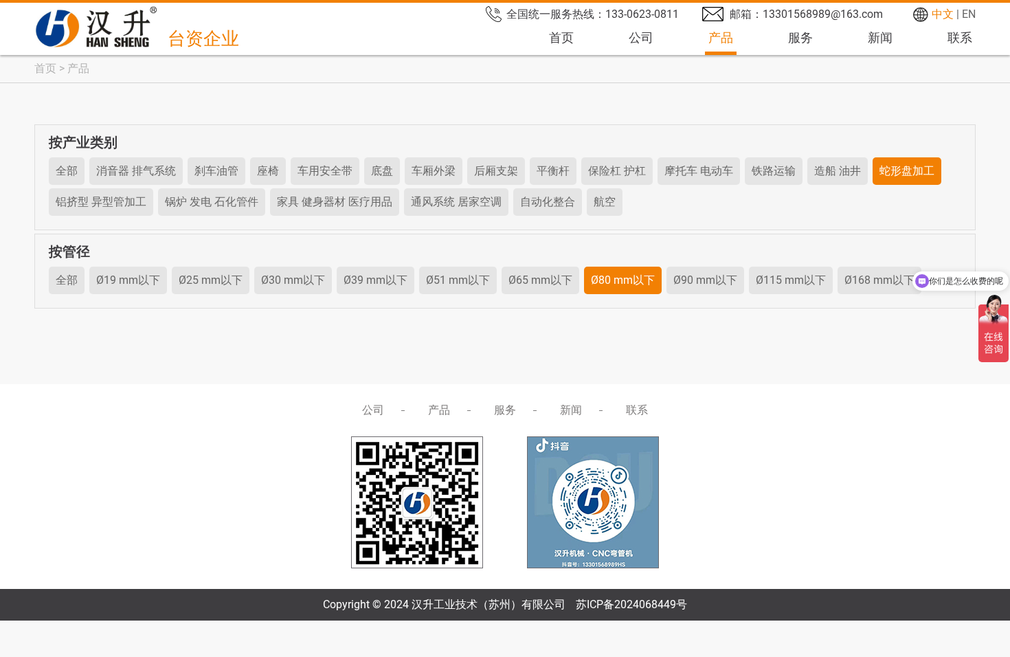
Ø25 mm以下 (211, 280)
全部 (67, 170)
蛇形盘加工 (906, 170)
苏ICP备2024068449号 (631, 604)
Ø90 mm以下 (705, 280)
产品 (720, 37)
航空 (605, 201)
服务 (800, 37)
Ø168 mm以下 (879, 280)
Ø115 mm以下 (791, 280)
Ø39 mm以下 (375, 280)
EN (969, 14)
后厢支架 (496, 170)
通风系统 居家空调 (456, 201)
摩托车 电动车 (698, 170)
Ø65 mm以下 (540, 280)
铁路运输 (774, 170)
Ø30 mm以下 (293, 280)
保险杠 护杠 (617, 170)
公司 (641, 37)
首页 (561, 37)
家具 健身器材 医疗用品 (334, 201)
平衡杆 (553, 170)
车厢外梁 (434, 170)
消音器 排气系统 (136, 170)
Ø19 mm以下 (128, 280)
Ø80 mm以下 (623, 280)
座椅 (268, 170)
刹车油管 (216, 170)
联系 (959, 37)
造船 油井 (837, 170)
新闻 (880, 37)
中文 (943, 14)
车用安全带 (325, 170)
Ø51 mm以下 (458, 280)
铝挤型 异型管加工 (101, 201)
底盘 (382, 170)
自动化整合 (547, 201)
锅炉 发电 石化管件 (211, 201)
